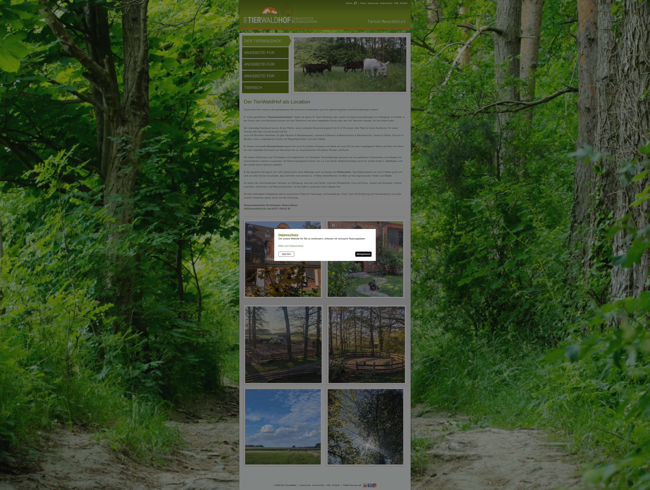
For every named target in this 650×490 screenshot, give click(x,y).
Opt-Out (286, 254)
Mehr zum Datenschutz (290, 246)
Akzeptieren (363, 254)
